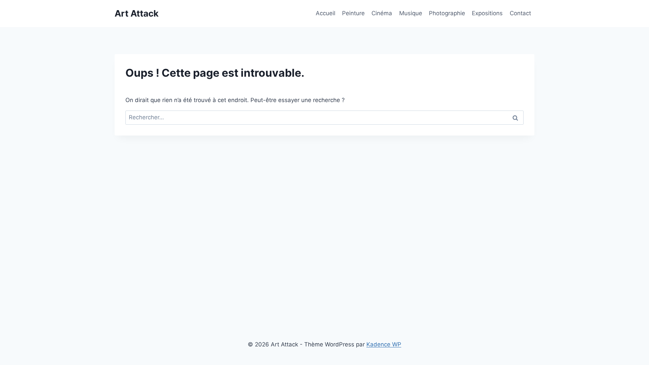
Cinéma (381, 13)
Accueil (325, 13)
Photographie (447, 13)
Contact (520, 13)
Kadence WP (383, 344)
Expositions (487, 13)
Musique (410, 13)
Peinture (353, 13)
